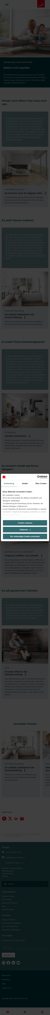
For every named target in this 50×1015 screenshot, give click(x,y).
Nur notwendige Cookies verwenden (25, 536)
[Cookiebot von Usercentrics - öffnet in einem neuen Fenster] (37, 477)
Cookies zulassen (25, 523)
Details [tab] (25, 483)
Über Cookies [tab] (41, 483)
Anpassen (24, 530)
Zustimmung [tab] (9, 483)
